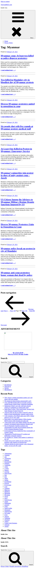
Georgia (6, 472)
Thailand (7, 520)
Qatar (6, 506)
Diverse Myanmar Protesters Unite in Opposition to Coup (17, 225)
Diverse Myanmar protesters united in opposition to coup (18, 105)
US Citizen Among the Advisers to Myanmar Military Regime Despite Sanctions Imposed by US (17, 202)
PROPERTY (8, 390)
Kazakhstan (7, 481)
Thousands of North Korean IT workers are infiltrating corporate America (17, 435)
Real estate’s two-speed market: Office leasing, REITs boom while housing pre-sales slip (18, 420)
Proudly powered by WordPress (19, 566)
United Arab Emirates (10, 523)
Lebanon (7, 488)
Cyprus (6, 468)
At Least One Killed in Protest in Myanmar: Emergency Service (16, 150)
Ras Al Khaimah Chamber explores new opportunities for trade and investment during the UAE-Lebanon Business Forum (18, 427)
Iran (5, 475)
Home (6, 41)
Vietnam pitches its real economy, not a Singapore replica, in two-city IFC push (18, 444)
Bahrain (6, 460)
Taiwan (6, 516)
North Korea (8, 500)
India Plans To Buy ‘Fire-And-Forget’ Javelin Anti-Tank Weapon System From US (19, 410)
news (5, 498)
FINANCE (7, 386)
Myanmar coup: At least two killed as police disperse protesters (17, 57)
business (6, 463)
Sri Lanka (7, 513)
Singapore (7, 510)
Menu (31, 38)
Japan (6, 478)
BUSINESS (8, 385)
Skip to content (5, 1)
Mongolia (7, 493)
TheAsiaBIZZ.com (6, 4)
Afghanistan (8, 453)
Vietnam (6, 525)
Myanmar (7, 495)
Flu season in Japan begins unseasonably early (17, 401)
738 (13, 311)
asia (5, 457)
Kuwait (6, 483)
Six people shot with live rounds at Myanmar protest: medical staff (17, 127)
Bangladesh (7, 462)
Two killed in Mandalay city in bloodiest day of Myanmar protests (17, 81)
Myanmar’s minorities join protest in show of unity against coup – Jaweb (17, 175)
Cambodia (7, 465)
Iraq (5, 476)
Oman (6, 501)
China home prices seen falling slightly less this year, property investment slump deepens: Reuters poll (19, 423)
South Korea (8, 511)
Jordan (6, 480)
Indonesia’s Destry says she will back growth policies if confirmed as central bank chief (17, 406)
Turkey (6, 521)
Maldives (7, 491)
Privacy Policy (8, 43)
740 (24, 311)
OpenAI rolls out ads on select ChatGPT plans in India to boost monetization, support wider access (18, 413)
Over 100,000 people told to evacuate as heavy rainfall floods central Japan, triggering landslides (18, 403)
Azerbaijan (7, 458)
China (6, 467)
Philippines (7, 503)
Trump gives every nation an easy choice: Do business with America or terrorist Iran (17, 441)
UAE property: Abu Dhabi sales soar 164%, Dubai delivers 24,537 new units (19, 416)
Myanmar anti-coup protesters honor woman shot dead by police (16, 273)
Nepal (6, 496)
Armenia (7, 455)
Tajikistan (7, 518)
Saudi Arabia (8, 508)
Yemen (6, 526)
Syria (5, 515)
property (6, 505)
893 (32, 311)
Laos (5, 486)
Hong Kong (7, 473)
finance (6, 470)
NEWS (6, 388)
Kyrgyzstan (7, 485)
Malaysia (7, 490)
